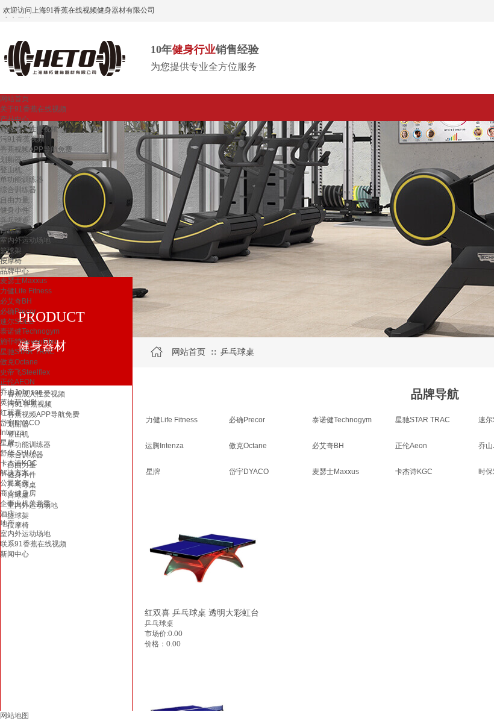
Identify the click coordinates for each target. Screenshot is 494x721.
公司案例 (14, 483)
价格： (155, 644)
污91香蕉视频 (22, 139)
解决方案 (14, 473)
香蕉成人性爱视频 (29, 129)
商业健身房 (18, 493)
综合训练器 (18, 190)
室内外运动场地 (25, 240)
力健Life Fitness (26, 291)
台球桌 (11, 230)
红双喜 (11, 412)
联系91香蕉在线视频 (33, 544)
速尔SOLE (17, 321)
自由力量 (14, 200)
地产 (7, 523)
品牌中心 (14, 271)
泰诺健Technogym (30, 331)
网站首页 (14, 99)
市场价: (156, 633)
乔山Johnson (21, 392)
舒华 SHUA (18, 453)
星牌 (7, 443)
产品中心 (14, 119)
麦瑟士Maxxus (23, 280)
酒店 (7, 514)
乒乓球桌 (14, 220)
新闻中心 (14, 554)
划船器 (11, 159)
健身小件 (14, 210)
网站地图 (14, 715)
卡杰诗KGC (18, 463)
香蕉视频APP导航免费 (36, 149)
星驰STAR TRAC (27, 352)
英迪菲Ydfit (18, 402)
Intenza (12, 432)
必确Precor (18, 311)
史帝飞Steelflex (25, 372)
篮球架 (11, 250)
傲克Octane (19, 362)
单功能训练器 (21, 179)
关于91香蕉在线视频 (33, 109)
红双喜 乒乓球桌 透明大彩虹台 (202, 612)
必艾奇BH (16, 301)
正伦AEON (17, 382)
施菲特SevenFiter (28, 341)
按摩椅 (11, 261)
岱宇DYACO (20, 423)
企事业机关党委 (25, 503)
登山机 (11, 170)
